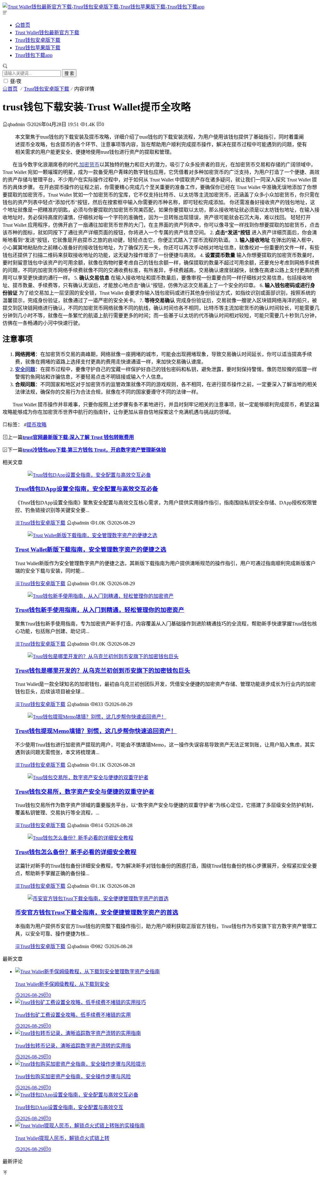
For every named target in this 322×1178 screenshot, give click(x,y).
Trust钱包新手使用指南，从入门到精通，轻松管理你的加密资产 (99, 610)
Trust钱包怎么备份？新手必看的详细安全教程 (75, 852)
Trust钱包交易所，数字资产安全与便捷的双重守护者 (84, 791)
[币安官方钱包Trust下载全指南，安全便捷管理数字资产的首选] (98, 898)
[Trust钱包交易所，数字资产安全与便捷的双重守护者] (88, 777)
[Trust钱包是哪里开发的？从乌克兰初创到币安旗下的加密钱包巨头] (103, 656)
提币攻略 (36, 424)
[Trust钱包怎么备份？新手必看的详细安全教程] (80, 838)
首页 (25, 24)
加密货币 (89, 164)
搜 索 (69, 73)
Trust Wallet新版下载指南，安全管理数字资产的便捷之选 (90, 549)
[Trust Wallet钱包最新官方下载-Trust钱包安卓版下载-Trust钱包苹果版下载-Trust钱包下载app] (103, 6)
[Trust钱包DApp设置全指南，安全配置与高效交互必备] (89, 475)
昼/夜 (15, 81)
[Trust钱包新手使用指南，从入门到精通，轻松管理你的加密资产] (101, 596)
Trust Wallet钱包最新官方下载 (47, 32)
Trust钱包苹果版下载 (37, 47)
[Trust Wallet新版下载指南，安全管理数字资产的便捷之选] (92, 535)
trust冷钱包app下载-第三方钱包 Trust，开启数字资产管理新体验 (94, 450)
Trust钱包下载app (34, 55)
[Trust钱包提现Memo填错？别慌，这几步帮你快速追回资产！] (97, 717)
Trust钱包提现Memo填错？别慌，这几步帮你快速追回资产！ (96, 731)
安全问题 (25, 369)
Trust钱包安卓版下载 (37, 40)
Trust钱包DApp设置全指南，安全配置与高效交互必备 (86, 489)
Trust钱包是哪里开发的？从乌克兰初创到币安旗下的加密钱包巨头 (102, 670)
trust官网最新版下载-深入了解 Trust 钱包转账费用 (78, 437)
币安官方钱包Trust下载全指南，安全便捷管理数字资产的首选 (96, 912)
